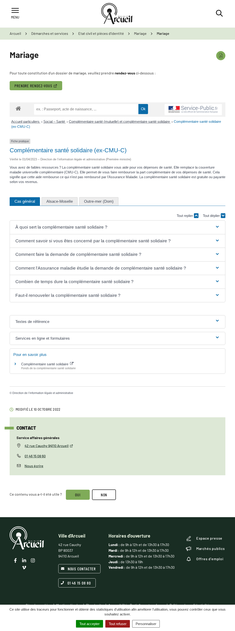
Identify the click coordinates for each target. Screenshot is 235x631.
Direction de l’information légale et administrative (42, 393)
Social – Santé (54, 121)
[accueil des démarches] (18, 108)
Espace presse (209, 538)
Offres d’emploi (210, 559)
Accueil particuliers (25, 121)
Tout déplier (212, 216)
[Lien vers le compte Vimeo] (24, 567)
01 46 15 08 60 (35, 456)
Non (104, 494)
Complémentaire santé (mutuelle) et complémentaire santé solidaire (120, 121)
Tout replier (185, 216)
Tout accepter (89, 624)
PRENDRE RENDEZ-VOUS (33, 85)
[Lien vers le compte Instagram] (33, 560)
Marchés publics (210, 548)
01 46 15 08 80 (79, 582)
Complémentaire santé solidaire (45, 364)
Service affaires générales (38, 437)
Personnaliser (146, 624)
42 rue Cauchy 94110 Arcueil (47, 445)
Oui (78, 494)
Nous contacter (82, 568)
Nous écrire (34, 466)
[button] (117, 227)
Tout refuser (117, 624)
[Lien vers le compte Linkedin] (24, 560)
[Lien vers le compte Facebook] (15, 560)
